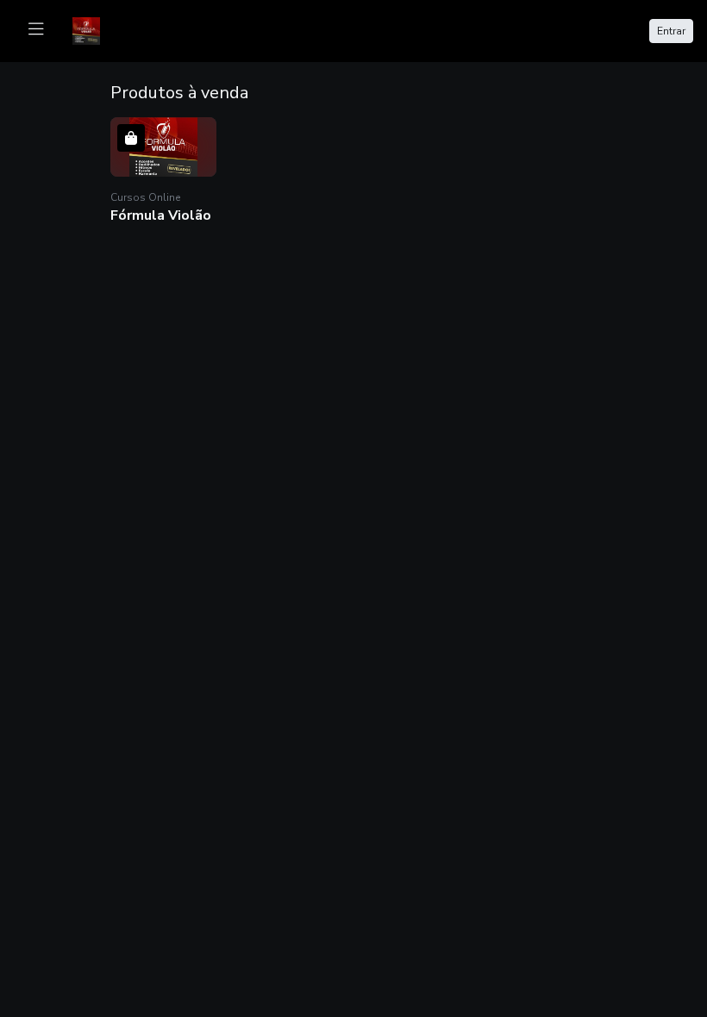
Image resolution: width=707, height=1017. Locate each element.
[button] (163, 172)
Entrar (671, 31)
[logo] (96, 29)
